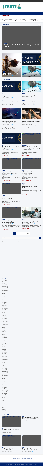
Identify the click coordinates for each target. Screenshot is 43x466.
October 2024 (4, 306)
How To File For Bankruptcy (29, 74)
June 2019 (3, 397)
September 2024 (5, 308)
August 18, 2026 (25, 63)
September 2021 (5, 359)
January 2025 (4, 302)
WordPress (35, 464)
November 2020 (5, 372)
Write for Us (4, 410)
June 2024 (3, 312)
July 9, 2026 (4, 199)
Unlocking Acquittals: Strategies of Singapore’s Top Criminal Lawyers (9, 449)
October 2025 (4, 289)
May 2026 (3, 283)
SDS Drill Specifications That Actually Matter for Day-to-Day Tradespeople (31, 147)
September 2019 (5, 393)
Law (23, 170)
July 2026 (3, 281)
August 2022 (4, 343)
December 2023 (5, 319)
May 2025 (3, 296)
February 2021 (4, 368)
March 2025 (4, 299)
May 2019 (3, 399)
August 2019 (4, 394)
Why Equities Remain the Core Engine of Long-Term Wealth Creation (30, 186)
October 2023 (4, 322)
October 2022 (4, 340)
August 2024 (4, 309)
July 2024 (3, 311)
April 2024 (4, 315)
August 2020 (4, 377)
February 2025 (4, 300)
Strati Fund (14, 464)
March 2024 (4, 316)
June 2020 (3, 380)
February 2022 (4, 352)
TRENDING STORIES (27, 52)
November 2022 (5, 338)
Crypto (3, 120)
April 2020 (4, 382)
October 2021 (4, 358)
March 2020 (4, 384)
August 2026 (4, 280)
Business (5, 44)
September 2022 (5, 341)
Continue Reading (5, 130)
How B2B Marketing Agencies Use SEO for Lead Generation (10, 221)
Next (28, 233)
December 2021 (5, 355)
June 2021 (3, 362)
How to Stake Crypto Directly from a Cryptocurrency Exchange (30, 102)
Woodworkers (24, 145)
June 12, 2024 (24, 451)
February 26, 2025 (25, 420)
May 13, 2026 (24, 188)
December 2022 (5, 337)
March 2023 (4, 333)
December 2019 (5, 388)
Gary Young (10, 75)
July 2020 (3, 378)
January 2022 (4, 353)
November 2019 (5, 390)
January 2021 (4, 369)
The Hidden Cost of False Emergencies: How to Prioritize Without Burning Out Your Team (34, 21)
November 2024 (5, 305)
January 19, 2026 (4, 223)
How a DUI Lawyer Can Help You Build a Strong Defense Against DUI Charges (31, 418)
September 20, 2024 (5, 104)
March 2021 (4, 366)
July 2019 (3, 396)
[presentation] (1, 19)
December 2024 (5, 303)
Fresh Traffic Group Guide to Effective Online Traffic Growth (11, 197)
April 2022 (4, 349)
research (3, 170)
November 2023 (5, 321)
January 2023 (4, 336)
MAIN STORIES (6, 24)
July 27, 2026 (24, 149)
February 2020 (4, 385)
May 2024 (3, 314)
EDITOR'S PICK (6, 52)
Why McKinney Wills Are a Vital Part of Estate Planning (11, 74)
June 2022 (3, 346)
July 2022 (3, 344)
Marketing (3, 195)
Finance (24, 60)
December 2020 (5, 371)
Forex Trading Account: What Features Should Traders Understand (11, 122)
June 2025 (3, 295)
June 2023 (3, 328)
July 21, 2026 (5, 75)
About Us (3, 407)
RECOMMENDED (6, 414)
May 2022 (3, 347)
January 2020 (4, 387)
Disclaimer (4, 409)
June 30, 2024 (4, 451)
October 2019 (4, 391)
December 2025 (5, 286)
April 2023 (4, 331)
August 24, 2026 (4, 124)
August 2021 (4, 360)
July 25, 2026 (4, 174)
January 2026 (4, 284)
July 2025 (3, 293)
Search (40, 238)
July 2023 (3, 327)
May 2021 (3, 363)
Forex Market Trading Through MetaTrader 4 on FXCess (7, 20)
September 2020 (5, 375)
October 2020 (4, 374)
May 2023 (3, 330)
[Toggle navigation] (3, 13)
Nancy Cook (13, 48)
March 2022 (4, 350)
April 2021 (4, 365)
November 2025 (5, 287)
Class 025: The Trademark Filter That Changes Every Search (31, 62)
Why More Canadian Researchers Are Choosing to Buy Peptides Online (11, 172)
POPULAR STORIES (6, 79)
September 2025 (5, 290)
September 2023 (5, 324)
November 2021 (5, 356)
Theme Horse (22, 464)
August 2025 (4, 292)
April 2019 (3, 400)
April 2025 (4, 297)
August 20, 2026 (25, 124)
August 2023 (4, 325)
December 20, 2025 (7, 48)
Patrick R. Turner (9, 451)
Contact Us (4, 406)
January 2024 (4, 318)
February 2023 (4, 334)
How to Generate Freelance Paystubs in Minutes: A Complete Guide (20, 21)
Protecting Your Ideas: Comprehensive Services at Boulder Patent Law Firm (31, 449)
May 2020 (3, 381)
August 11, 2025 (25, 76)
